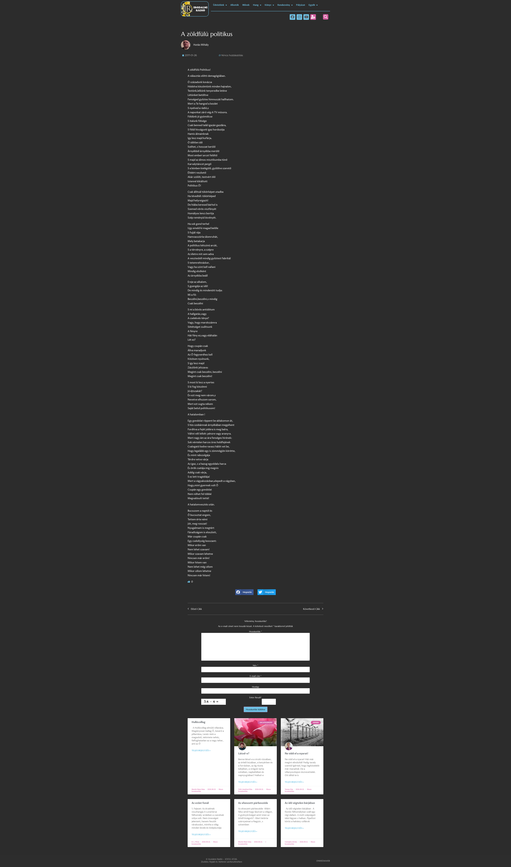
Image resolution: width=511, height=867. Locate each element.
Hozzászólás (255, 631)
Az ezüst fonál (200, 803)
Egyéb (312, 5)
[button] (325, 17)
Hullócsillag (198, 722)
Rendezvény (283, 5)
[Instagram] (299, 17)
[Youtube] (306, 17)
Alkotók (234, 5)
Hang (256, 5)
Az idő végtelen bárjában (300, 803)
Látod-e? (243, 753)
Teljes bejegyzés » (201, 750)
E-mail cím (255, 676)
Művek (246, 5)
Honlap (255, 687)
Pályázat (300, 5)
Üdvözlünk (218, 5)
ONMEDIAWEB (323, 861)
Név (255, 665)
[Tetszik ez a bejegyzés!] (189, 581)
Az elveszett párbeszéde (253, 803)
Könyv (268, 5)
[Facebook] (292, 17)
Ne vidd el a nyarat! (296, 753)
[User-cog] (313, 17)
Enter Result (255, 697)
